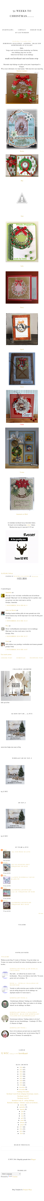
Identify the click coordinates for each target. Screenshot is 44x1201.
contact (22, 30)
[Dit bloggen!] (20, 578)
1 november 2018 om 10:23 (17, 621)
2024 (21, 1072)
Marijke (5, 863)
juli (22, 1111)
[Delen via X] (22, 578)
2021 (21, 1078)
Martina (5, 901)
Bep (22, 181)
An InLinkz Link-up (7, 573)
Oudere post (6, 658)
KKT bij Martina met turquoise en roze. (20, 865)
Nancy (22, 307)
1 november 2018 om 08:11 (17, 605)
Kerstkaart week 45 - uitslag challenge (23, 1100)
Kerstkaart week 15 (18, 998)
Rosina (22, 151)
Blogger (33, 1159)
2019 (21, 1083)
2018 (21, 1085)
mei (22, 1116)
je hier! (29, 525)
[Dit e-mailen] (18, 578)
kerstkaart (23, 1053)
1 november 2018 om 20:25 (17, 636)
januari (22, 1125)
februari (22, 1122)
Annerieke (8, 592)
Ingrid (22, 349)
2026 (21, 1067)
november (22, 1089)
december (22, 1087)
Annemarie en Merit (22, 514)
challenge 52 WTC (14, 1053)
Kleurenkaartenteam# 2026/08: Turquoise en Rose (23, 890)
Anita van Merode (11, 610)
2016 (21, 1129)
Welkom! (5, 957)
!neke (22, 266)
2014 (21, 1133)
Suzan (22, 387)
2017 (21, 1127)
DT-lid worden (22, 32)
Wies (7, 626)
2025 (21, 1070)
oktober (22, 1105)
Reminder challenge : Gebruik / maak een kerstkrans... (23, 1103)
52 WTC (5, 1053)
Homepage (20, 658)
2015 (21, 1131)
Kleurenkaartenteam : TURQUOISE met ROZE (21, 903)
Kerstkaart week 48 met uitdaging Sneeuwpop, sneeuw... (23, 1094)
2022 (21, 1076)
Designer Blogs (27, 1190)
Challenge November (23, 1092)
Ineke (4, 875)
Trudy (7, 641)
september (22, 1107)
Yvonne (22, 472)
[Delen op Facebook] (24, 578)
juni (22, 1114)
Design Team (36, 30)
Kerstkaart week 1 (18, 1028)
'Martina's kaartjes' (21, 71)
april (22, 1118)
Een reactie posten (6, 654)
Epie (22, 216)
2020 (21, 1081)
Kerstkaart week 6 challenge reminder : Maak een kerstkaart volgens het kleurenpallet (24, 1014)
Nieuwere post (36, 658)
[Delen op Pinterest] (26, 578)
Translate (14, 1177)
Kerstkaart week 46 (23, 1098)
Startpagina (7, 30)
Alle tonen (40, 913)
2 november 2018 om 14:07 (17, 649)
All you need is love (20, 852)
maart (22, 1120)
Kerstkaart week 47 (23, 1096)
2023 (21, 1074)
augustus (22, 1109)
